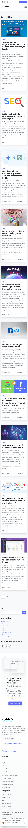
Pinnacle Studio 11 (6, 632)
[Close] (25, 823)
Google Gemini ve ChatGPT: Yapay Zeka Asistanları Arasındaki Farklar (12, 174)
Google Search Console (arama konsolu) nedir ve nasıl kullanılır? (13, 500)
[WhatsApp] (7, 2)
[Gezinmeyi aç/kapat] (25, 7)
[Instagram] (5, 2)
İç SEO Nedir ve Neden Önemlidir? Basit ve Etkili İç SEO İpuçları (13, 116)
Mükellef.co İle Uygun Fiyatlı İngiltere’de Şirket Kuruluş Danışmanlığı (12, 286)
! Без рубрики (5, 621)
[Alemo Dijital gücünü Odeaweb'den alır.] (12, 745)
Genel (2, 628)
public (2, 635)
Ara (2, 608)
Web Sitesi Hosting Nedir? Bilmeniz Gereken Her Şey (13, 446)
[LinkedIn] (2, 2)
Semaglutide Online (6, 637)
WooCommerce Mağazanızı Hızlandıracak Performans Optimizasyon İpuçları (13, 45)
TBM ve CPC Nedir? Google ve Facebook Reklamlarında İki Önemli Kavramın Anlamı (13, 401)
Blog (2, 623)
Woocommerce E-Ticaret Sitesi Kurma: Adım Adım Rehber (13, 559)
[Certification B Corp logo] (9, 751)
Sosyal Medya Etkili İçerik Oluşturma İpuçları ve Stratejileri (13, 233)
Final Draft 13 (4, 626)
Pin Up (2, 630)
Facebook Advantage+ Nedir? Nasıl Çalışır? (12, 345)
